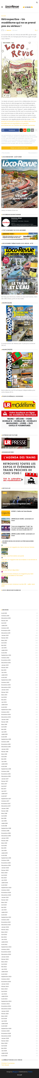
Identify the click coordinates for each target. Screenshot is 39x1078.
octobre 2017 (19, 801)
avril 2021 (19, 905)
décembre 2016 (19, 776)
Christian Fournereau (8, 1063)
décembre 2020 (19, 895)
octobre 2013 (19, 682)
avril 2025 (19, 1018)
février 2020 (19, 870)
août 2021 (19, 915)
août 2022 (19, 944)
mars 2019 (19, 843)
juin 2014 (19, 702)
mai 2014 (19, 700)
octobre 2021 (19, 920)
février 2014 (19, 692)
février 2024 (19, 986)
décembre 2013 (19, 687)
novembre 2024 (19, 1006)
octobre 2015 (19, 742)
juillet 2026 (19, 1053)
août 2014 (19, 707)
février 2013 (19, 667)
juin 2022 (19, 939)
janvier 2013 (19, 665)
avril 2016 (19, 756)
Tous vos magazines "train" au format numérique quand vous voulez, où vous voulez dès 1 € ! (22, 528)
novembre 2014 (19, 714)
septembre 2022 (19, 947)
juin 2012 (19, 648)
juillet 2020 (19, 883)
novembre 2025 (19, 1033)
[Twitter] (21, 130)
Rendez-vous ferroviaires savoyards (12, 556)
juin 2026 (19, 1051)
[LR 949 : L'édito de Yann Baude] (5, 513)
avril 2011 (19, 623)
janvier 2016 (19, 749)
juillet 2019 (19, 853)
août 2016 (19, 766)
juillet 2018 (19, 823)
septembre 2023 (19, 976)
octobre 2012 (19, 658)
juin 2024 (19, 994)
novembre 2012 (19, 660)
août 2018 (19, 826)
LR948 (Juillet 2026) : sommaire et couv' (23, 535)
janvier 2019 (19, 838)
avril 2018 (19, 816)
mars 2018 (19, 813)
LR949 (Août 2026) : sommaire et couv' (22, 519)
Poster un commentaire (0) (19, 148)
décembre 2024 (19, 1009)
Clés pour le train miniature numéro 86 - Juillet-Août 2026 (18, 585)
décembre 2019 (19, 865)
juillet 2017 (19, 793)
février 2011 (19, 620)
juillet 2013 (19, 675)
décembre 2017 (19, 806)
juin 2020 (19, 880)
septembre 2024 (19, 1001)
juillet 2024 (19, 996)
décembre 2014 (19, 717)
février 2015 (19, 722)
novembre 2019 (19, 863)
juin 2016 (19, 761)
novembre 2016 (19, 774)
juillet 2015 (19, 734)
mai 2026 (19, 1048)
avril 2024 (19, 991)
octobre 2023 (19, 979)
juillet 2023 (19, 971)
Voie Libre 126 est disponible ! (10, 570)
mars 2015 (19, 724)
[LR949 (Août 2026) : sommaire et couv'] (5, 521)
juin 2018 (19, 821)
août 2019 (19, 855)
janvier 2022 (19, 927)
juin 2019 (19, 850)
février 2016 (19, 751)
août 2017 (19, 796)
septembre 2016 (19, 769)
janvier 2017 (19, 779)
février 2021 (19, 900)
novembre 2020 (19, 892)
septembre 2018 (19, 828)
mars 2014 (19, 695)
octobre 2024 (19, 1004)
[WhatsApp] (28, 130)
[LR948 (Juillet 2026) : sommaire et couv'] (5, 536)
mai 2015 (19, 729)
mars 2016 (19, 754)
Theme (30, 1072)
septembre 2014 (19, 709)
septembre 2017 (19, 798)
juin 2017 (19, 791)
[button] (2, 7)
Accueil (3, 16)
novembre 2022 (19, 952)
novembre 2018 (19, 833)
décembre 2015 (19, 747)
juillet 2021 (19, 912)
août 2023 (19, 974)
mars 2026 (19, 1043)
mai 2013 (19, 670)
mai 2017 (19, 789)
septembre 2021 (19, 917)
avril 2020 (19, 875)
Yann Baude (5, 1065)
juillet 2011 (19, 625)
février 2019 (19, 840)
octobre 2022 (19, 949)
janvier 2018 (19, 808)
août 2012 (19, 653)
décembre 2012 (19, 662)
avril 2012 (19, 643)
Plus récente (6, 152)
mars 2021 (19, 902)
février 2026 (19, 1041)
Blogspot (16, 1072)
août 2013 (19, 677)
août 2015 (19, 737)
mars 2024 (19, 989)
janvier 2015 (19, 719)
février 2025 (19, 1013)
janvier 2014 (19, 690)
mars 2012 (19, 640)
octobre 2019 (19, 860)
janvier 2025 (19, 1011)
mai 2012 (19, 645)
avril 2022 (19, 934)
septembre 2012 (19, 655)
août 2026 (19, 1055)
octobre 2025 (19, 1031)
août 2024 (19, 999)
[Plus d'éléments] (36, 130)
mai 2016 (19, 759)
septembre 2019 (19, 858)
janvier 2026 (19, 1038)
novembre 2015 (19, 744)
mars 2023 (19, 962)
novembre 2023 (19, 981)
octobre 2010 (19, 616)
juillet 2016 (19, 764)
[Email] (32, 130)
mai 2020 (19, 878)
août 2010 (19, 613)
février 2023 (19, 959)
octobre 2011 (19, 628)
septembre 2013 (19, 680)
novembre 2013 (19, 685)
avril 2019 (19, 845)
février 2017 (19, 781)
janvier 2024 (19, 984)
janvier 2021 (19, 897)
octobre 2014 (19, 712)
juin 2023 (19, 969)
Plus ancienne (32, 152)
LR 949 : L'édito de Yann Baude (21, 511)
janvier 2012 (19, 635)
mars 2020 (19, 873)
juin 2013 (19, 672)
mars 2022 (19, 932)
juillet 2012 (19, 650)
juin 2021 (19, 910)
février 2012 (19, 638)
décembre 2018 (19, 836)
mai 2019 (19, 848)
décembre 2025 (19, 1036)
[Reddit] (24, 130)
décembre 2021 (19, 925)
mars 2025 (19, 1016)
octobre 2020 (19, 890)
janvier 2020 (19, 868)
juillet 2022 (19, 942)
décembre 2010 (19, 618)
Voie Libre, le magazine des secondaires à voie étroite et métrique (19, 560)
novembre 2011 (19, 630)
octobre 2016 (19, 771)
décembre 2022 (19, 954)
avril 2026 (19, 1046)
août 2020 (19, 885)
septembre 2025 (19, 1028)
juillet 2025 (19, 1023)
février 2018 (19, 811)
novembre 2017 (19, 803)
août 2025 (19, 1026)
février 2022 (19, 929)
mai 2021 (19, 907)
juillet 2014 (19, 704)
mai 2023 (19, 967)
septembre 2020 (19, 887)
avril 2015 (19, 727)
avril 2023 (19, 964)
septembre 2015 (19, 739)
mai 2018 (19, 818)
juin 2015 (19, 732)
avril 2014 (19, 697)
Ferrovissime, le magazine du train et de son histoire (17, 547)
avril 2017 (19, 786)
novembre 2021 (19, 922)
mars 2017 (19, 784)
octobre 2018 (19, 831)
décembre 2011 (19, 633)
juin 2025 (19, 1021)
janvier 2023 (19, 957)
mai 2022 (19, 937)
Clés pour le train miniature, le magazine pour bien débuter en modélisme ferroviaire (17, 574)
